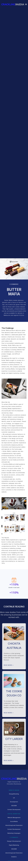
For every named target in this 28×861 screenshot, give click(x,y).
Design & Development (14, 841)
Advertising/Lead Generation (14, 825)
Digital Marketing (14, 845)
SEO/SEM (14, 805)
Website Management (14, 817)
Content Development (14, 809)
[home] (12, 4)
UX (14, 797)
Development (14, 801)
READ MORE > (8, 665)
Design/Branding (14, 794)
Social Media (14, 821)
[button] (25, 4)
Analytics (14, 856)
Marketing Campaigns (14, 833)
